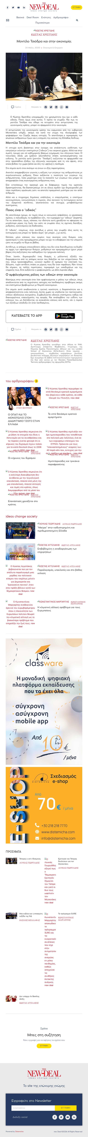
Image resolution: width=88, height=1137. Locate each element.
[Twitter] (13, 7)
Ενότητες (46, 18)
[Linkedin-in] (24, 7)
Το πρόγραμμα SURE (67, 914)
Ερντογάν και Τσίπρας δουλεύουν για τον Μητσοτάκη (67, 861)
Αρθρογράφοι (61, 18)
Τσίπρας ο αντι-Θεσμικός (30, 859)
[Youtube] (18, 7)
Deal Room (33, 18)
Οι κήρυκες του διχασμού (22, 458)
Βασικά (20, 18)
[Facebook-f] (7, 7)
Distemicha (19, 1131)
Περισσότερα (42, 23)
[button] (77, 20)
